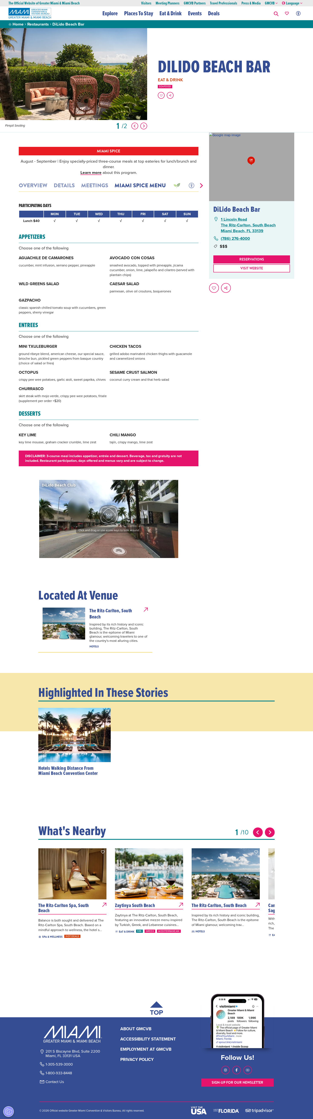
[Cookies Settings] (8, 1111)
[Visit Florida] (226, 1110)
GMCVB (270, 3)
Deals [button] (214, 13)
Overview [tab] (33, 185)
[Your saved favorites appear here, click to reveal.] (287, 13)
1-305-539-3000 (59, 1064)
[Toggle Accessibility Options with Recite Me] (298, 13)
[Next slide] (270, 832)
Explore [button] (110, 13)
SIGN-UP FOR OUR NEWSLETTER (237, 1082)
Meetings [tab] (94, 185)
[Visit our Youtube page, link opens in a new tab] (247, 1070)
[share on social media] (170, 95)
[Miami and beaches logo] (72, 1034)
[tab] (176, 185)
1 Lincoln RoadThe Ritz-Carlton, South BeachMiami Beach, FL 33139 (248, 224)
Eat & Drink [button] (170, 13)
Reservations (251, 259)
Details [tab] (64, 185)
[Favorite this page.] (161, 95)
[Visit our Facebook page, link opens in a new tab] (236, 1070)
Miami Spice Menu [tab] (140, 185)
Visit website (251, 268)
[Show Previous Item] (134, 126)
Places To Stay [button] (138, 13)
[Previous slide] (258, 832)
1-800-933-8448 (59, 1073)
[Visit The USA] (199, 1110)
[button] (276, 13)
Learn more (91, 172)
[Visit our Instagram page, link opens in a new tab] (225, 1070)
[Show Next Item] (143, 126)
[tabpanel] (108, 334)
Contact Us (55, 1081)
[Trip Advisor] (259, 1110)
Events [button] (195, 13)
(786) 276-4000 (235, 238)
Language (292, 3)
